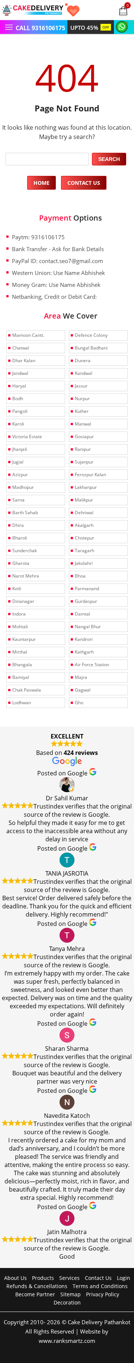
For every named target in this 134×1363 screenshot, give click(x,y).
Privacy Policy (102, 1294)
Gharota (20, 563)
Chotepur (84, 538)
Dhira (18, 525)
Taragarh (84, 550)
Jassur (81, 386)
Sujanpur (84, 462)
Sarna (18, 500)
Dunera (82, 360)
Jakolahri (84, 563)
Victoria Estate (27, 436)
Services (69, 1277)
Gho (79, 702)
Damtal (82, 614)
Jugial (17, 462)
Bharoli (19, 538)
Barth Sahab (25, 512)
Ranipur (83, 449)
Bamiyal (20, 677)
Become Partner (35, 1294)
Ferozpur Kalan (90, 474)
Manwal (83, 424)
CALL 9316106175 (40, 28)
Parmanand (87, 588)
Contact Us (83, 182)
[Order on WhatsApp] (123, 26)
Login (123, 1277)
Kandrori (84, 639)
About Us (15, 1277)
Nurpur (82, 398)
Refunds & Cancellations (36, 1286)
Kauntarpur (24, 639)
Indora (19, 614)
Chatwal (20, 348)
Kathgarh (84, 652)
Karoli (18, 424)
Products (43, 1277)
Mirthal (19, 652)
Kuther (82, 411)
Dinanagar (23, 601)
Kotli (16, 588)
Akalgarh (84, 525)
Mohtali (20, 626)
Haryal (19, 386)
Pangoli (20, 411)
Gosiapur (84, 436)
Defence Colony (91, 335)
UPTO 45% (89, 27)
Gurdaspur (86, 601)
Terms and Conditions (100, 1286)
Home (42, 182)
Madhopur (23, 487)
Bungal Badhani (91, 348)
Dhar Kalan (23, 360)
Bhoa (80, 576)
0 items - (127, 5)
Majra (81, 677)
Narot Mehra (25, 576)
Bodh (17, 398)
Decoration (67, 1302)
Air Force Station (92, 664)
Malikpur (84, 500)
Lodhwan (21, 702)
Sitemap (70, 1294)
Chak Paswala (26, 690)
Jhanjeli (19, 449)
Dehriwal (84, 512)
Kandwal (83, 373)
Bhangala (22, 664)
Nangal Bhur (88, 626)
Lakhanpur (86, 487)
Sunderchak (24, 550)
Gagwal (82, 690)
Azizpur (20, 474)
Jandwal (20, 373)
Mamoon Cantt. (28, 335)
